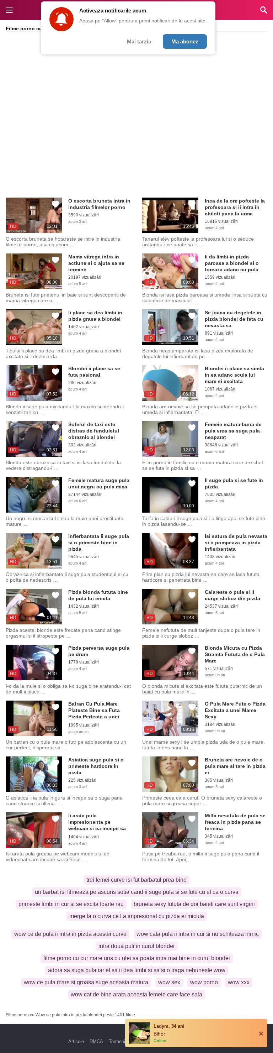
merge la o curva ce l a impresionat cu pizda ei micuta (136, 916)
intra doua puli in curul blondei (136, 946)
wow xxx (239, 982)
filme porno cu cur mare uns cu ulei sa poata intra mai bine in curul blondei (136, 958)
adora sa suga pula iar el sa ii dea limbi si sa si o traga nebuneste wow (136, 970)
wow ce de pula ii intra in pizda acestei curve (70, 934)
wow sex (169, 982)
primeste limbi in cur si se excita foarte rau (71, 904)
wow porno (204, 982)
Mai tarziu (139, 41)
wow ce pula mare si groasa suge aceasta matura (86, 982)
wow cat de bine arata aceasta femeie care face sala (136, 994)
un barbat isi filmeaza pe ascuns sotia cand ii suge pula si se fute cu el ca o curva (137, 892)
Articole (76, 1041)
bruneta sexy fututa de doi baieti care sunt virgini (194, 904)
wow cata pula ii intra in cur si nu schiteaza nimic (197, 934)
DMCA (96, 1041)
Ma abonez (184, 41)
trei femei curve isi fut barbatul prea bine (136, 880)
